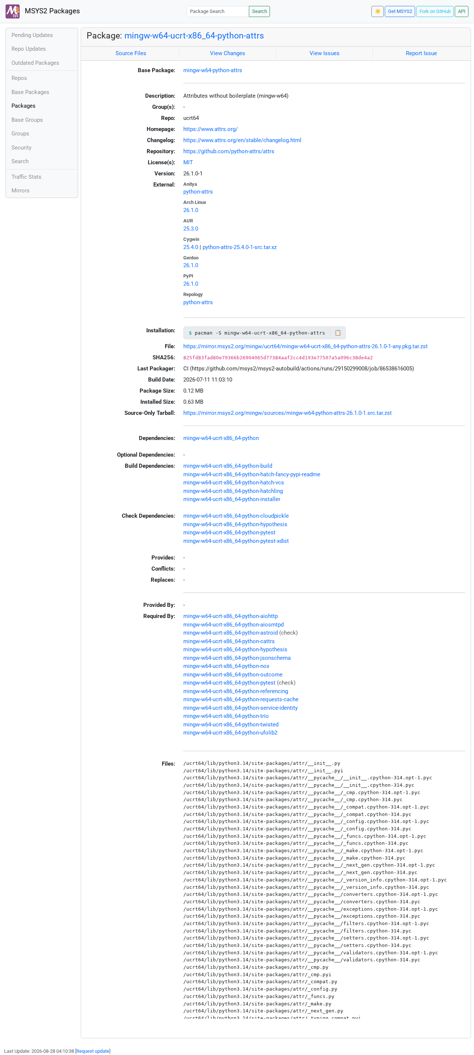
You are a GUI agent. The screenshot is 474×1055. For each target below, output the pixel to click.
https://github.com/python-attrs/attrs (228, 151)
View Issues (325, 53)
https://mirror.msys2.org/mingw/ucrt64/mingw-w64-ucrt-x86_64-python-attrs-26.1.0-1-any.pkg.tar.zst (305, 346)
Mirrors (20, 190)
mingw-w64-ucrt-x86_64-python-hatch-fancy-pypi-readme (251, 474)
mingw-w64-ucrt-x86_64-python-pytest (229, 532)
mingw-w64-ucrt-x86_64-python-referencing (235, 691)
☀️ (378, 11)
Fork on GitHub (435, 11)
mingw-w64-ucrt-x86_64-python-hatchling (233, 491)
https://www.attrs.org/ (210, 129)
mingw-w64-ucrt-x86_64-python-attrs (194, 35)
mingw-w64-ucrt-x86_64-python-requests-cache (240, 699)
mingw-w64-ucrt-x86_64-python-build (227, 466)
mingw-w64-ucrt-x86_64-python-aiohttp (230, 616)
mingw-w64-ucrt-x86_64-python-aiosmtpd (233, 624)
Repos (19, 78)
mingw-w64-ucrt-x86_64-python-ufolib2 (230, 732)
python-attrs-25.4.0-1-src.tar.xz (240, 247)
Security (21, 147)
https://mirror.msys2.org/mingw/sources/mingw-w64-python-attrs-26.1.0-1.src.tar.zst (287, 413)
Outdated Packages (35, 63)
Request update (92, 1051)
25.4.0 (190, 247)
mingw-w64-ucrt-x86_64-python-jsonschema (237, 658)
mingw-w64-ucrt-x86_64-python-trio (226, 716)
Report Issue (421, 53)
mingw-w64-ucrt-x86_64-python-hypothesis (235, 524)
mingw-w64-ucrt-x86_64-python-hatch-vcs (233, 482)
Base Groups (27, 120)
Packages (23, 106)
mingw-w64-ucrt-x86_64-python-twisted (230, 724)
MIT (188, 162)
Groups (20, 133)
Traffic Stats (26, 177)
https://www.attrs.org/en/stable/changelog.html (242, 140)
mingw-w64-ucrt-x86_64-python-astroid (230, 632)
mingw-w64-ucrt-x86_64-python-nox (226, 666)
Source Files (131, 53)
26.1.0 (190, 210)
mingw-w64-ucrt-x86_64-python (221, 438)
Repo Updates (28, 49)
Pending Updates (32, 35)
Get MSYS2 (400, 11)
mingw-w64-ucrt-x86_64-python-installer (231, 499)
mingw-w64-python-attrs (212, 70)
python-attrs (198, 191)
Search (259, 11)
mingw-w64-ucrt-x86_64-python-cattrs (229, 641)
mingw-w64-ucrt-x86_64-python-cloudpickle (236, 516)
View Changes (227, 53)
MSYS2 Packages (51, 11)
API (461, 11)
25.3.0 (190, 228)
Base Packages (30, 92)
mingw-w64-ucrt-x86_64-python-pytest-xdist (236, 541)
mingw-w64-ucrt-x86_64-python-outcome (233, 674)
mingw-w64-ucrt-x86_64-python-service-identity (240, 708)
